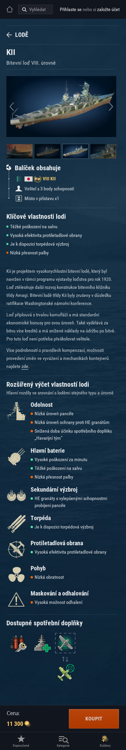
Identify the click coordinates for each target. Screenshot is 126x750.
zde (25, 366)
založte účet (108, 9)
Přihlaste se (71, 9)
